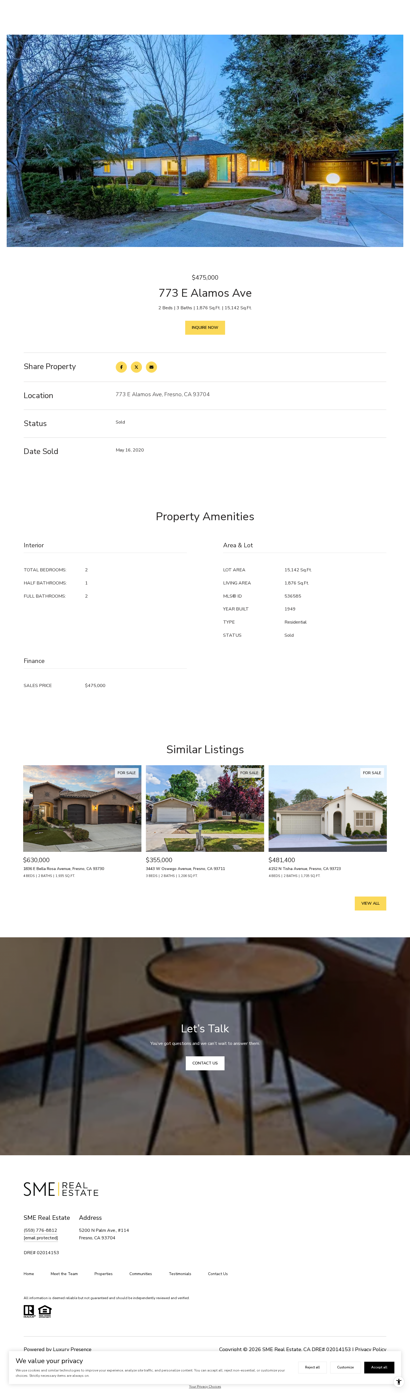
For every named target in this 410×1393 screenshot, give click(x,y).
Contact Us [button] (205, 1063)
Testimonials (180, 1273)
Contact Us (218, 1273)
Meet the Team (64, 1273)
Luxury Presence (72, 1349)
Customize (345, 1367)
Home (29, 1273)
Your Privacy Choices (205, 1386)
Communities (140, 1273)
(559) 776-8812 (40, 1230)
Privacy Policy (370, 1349)
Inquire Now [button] (205, 327)
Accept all (379, 1367)
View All (370, 903)
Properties (104, 1273)
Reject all (312, 1367)
